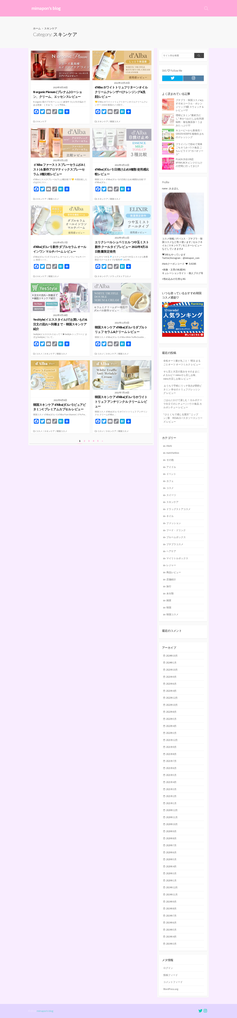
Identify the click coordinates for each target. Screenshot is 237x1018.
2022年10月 (172, 704)
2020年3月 (171, 873)
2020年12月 (172, 810)
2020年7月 (171, 845)
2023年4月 (171, 690)
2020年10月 (172, 824)
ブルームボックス (176, 537)
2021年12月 (172, 740)
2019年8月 (171, 908)
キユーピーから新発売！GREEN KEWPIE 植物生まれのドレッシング (190, 134)
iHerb (169, 445)
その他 (170, 459)
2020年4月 (171, 866)
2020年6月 (171, 852)
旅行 (168, 586)
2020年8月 (171, 838)
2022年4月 (171, 726)
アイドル (171, 467)
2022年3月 (171, 732)
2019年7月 (171, 915)
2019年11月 (172, 894)
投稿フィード (170, 975)
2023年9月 (171, 676)
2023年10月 (172, 669)
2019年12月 (172, 887)
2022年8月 (171, 711)
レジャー (171, 565)
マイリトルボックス (177, 558)
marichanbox (172, 452)
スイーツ (171, 495)
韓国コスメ (115, 121)
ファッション (173, 523)
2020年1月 (171, 880)
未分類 (170, 593)
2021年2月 (171, 796)
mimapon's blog (45, 1010)
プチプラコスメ (174, 544)
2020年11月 (172, 817)
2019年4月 (171, 936)
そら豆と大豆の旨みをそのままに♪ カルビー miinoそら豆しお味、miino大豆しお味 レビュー (181, 375)
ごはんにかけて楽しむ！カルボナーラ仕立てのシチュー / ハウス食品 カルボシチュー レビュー (182, 404)
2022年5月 (171, 718)
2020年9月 (171, 831)
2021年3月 (171, 789)
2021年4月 (171, 782)
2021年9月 (171, 747)
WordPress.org (170, 989)
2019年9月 (171, 901)
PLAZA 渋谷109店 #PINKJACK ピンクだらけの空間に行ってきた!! (189, 163)
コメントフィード (173, 981)
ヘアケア (171, 551)
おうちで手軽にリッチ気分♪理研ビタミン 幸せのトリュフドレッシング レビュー (182, 389)
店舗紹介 (171, 579)
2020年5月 (171, 859)
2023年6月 (171, 683)
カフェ (170, 481)
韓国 (168, 607)
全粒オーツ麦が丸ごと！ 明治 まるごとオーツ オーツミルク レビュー (182, 362)
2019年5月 (171, 929)
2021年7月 (171, 761)
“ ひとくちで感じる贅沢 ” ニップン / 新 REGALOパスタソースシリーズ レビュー (182, 418)
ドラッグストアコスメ (120, 276)
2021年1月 (171, 803)
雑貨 (168, 600)
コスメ (39, 353)
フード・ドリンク (176, 530)
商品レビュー (173, 572)
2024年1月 (171, 662)
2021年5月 (171, 775)
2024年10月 (172, 655)
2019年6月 (171, 922)
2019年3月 (171, 943)
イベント (171, 473)
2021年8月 (171, 754)
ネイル (170, 516)
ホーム (37, 28)
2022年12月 (172, 697)
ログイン (168, 967)
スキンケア (41, 121)
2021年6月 (171, 768)
